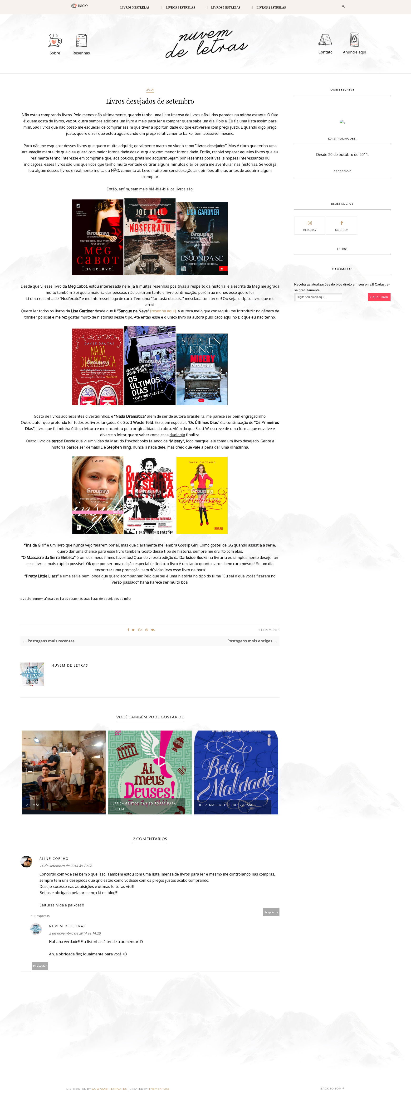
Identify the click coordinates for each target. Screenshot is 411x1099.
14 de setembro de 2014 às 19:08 (65, 865)
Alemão (33, 805)
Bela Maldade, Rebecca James (228, 805)
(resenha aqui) (163, 311)
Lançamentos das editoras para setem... (144, 806)
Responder (271, 912)
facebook (341, 230)
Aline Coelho (54, 858)
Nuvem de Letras (69, 665)
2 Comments (269, 630)
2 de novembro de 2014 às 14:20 (75, 933)
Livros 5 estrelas (135, 7)
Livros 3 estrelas (225, 7)
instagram (310, 230)
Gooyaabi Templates (109, 1088)
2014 (150, 89)
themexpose (159, 1088)
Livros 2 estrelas (271, 7)
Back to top (331, 1088)
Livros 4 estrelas (180, 7)
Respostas (42, 916)
